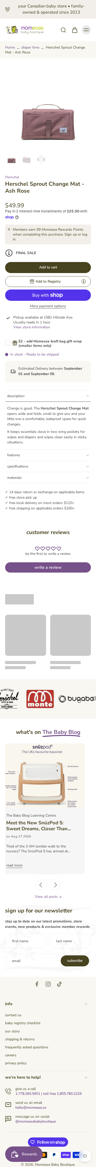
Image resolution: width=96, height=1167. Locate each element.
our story (12, 1031)
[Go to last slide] (41, 885)
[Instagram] (48, 984)
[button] (48, 267)
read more (23, 865)
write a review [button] (48, 567)
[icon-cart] (74, 30)
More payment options (48, 306)
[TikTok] (59, 984)
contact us (13, 1015)
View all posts (46, 896)
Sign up (71, 234)
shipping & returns (20, 1039)
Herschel (12, 177)
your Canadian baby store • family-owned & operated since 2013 (51, 9)
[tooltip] (84, 281)
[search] (63, 30)
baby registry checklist (22, 1023)
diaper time (30, 47)
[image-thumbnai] (11, 158)
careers (10, 1055)
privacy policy (15, 1063)
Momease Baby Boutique (54, 1164)
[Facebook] (36, 984)
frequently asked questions (26, 1047)
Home (10, 47)
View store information (31, 327)
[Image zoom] (48, 106)
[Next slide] (55, 885)
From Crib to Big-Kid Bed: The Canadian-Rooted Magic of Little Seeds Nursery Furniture (50, 826)
